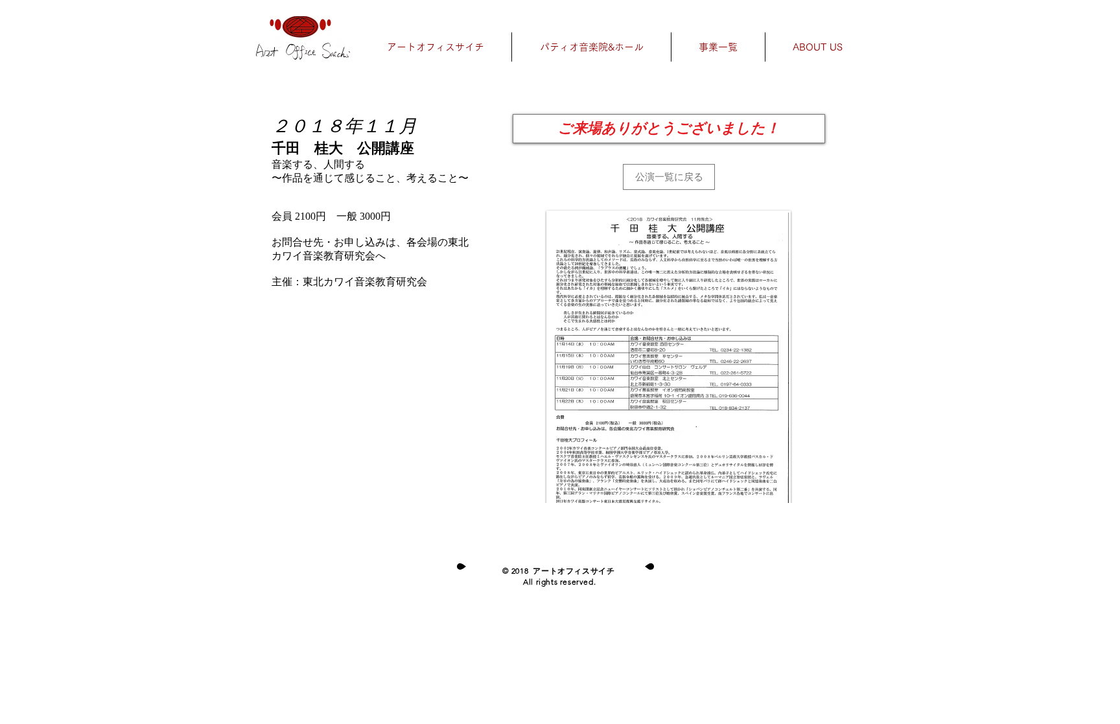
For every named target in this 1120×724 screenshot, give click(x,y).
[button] (669, 128)
